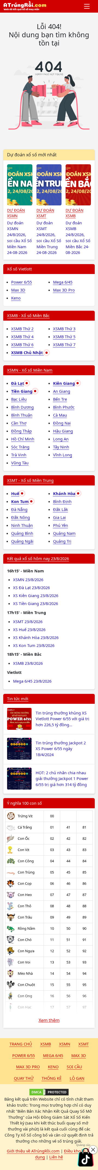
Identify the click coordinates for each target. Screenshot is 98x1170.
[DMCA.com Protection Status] (49, 1092)
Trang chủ (21, 1044)
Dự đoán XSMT (45, 213)
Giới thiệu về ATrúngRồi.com (33, 1151)
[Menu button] (87, 6)
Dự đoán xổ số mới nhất (32, 155)
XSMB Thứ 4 (22, 336)
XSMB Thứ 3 (64, 328)
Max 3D (18, 290)
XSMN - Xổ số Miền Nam (30, 370)
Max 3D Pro (64, 290)
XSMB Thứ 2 (22, 328)
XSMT (83, 1044)
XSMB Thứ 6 (22, 344)
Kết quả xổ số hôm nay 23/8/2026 (38, 558)
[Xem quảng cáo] (85, 1157)
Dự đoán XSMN (16, 213)
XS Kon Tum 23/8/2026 (33, 645)
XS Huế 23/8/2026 (29, 629)
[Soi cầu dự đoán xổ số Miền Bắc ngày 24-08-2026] (78, 184)
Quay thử (23, 1078)
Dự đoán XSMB (74, 213)
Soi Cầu (74, 1066)
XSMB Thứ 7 (64, 344)
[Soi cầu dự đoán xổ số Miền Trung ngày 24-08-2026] (49, 184)
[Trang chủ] (25, 6)
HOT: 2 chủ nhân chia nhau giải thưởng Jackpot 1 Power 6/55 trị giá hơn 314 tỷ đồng (62, 778)
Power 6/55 (21, 282)
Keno (16, 298)
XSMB (45, 1044)
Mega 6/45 (62, 282)
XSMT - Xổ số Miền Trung (30, 480)
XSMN (64, 1044)
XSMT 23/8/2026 (27, 621)
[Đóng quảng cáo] (93, 1149)
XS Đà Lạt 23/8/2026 (31, 587)
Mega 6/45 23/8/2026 (32, 681)
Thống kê (52, 1078)
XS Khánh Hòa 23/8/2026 (36, 637)
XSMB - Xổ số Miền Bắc (28, 315)
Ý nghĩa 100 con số (24, 803)
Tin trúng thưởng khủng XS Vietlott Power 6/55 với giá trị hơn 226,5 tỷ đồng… (62, 719)
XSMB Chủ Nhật (27, 352)
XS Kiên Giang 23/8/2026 (35, 595)
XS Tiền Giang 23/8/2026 (35, 603)
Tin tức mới (17, 698)
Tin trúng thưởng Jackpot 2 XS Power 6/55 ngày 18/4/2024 (61, 749)
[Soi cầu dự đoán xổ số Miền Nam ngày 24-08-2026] (19, 184)
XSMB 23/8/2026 (28, 663)
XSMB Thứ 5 (64, 336)
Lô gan (77, 1078)
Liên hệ (56, 1157)
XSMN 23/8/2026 (28, 579)
